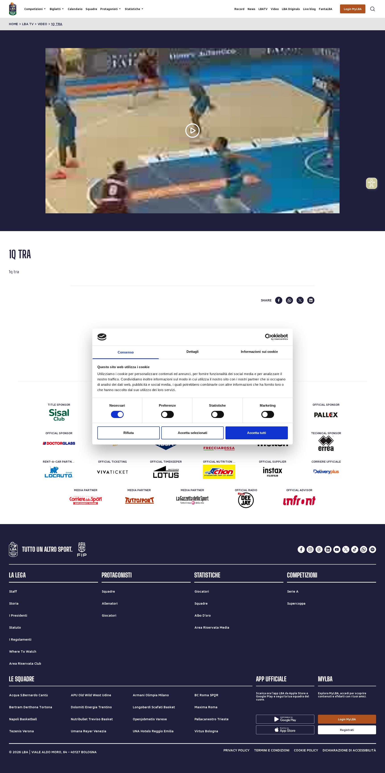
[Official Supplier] (272, 472)
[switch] (167, 414)
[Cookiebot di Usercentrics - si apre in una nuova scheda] (268, 337)
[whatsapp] (289, 300)
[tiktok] (354, 549)
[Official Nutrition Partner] (219, 472)
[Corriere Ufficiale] (326, 472)
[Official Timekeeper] (166, 472)
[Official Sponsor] (326, 415)
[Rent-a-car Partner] (59, 472)
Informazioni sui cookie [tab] (259, 351)
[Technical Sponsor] (326, 443)
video (42, 24)
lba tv (28, 24)
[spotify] (372, 549)
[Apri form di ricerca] (372, 8)
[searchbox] (192, 5)
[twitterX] (345, 549)
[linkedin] (310, 300)
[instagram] (310, 549)
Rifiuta (128, 433)
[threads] (319, 549)
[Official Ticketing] (112, 472)
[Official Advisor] (299, 500)
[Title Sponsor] (59, 415)
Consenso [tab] (126, 352)
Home (13, 24)
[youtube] (336, 549)
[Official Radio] (246, 500)
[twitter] (300, 300)
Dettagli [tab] (192, 351)
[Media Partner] (86, 500)
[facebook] (278, 300)
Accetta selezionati (192, 433)
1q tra (56, 24)
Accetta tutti (256, 433)
